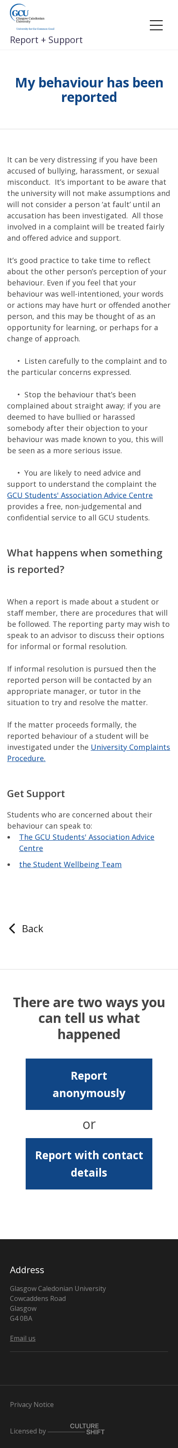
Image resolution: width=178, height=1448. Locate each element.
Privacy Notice (32, 1404)
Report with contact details (89, 1164)
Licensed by (29, 1430)
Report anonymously (89, 1084)
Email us (23, 1338)
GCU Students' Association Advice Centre (80, 495)
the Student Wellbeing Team (70, 864)
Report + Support (46, 39)
